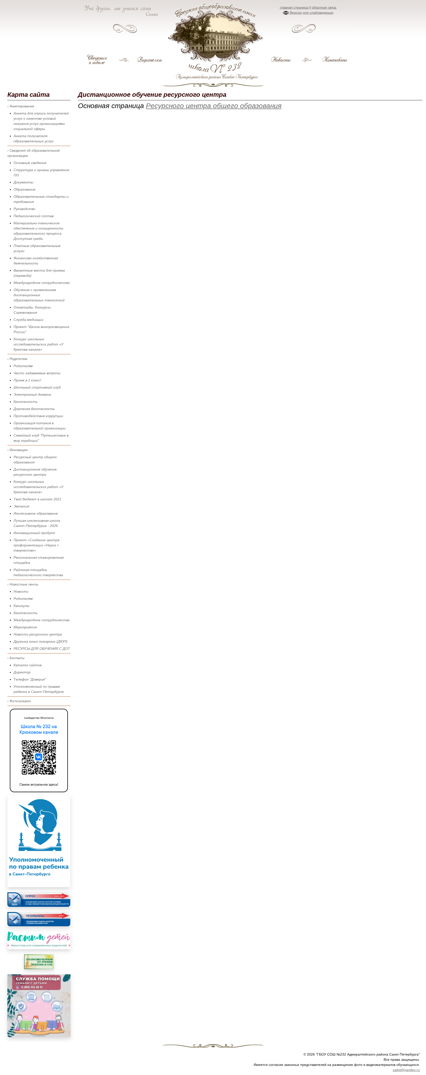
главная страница (294, 7)
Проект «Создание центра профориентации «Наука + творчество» (36, 545)
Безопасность (25, 402)
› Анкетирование (20, 106)
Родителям (23, 366)
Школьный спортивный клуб (37, 387)
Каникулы (21, 606)
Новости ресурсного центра (38, 634)
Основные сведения (30, 163)
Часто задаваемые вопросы (37, 373)
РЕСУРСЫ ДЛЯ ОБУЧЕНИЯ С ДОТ (42, 649)
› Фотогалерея (19, 701)
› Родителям (17, 359)
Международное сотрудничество (42, 283)
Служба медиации (28, 320)
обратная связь (324, 7)
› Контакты (15, 658)
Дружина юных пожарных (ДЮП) (40, 641)
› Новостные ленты (22, 584)
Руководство (24, 209)
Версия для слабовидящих (311, 13)
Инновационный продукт (34, 533)
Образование (25, 189)
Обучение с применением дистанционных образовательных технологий (39, 295)
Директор (22, 672)
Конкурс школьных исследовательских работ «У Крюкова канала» (38, 344)
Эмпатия (21, 506)
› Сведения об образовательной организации (33, 153)
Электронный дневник (32, 394)
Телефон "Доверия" (30, 679)
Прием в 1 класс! (27, 380)
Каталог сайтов (27, 665)
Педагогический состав (33, 216)
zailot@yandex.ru (406, 1070)
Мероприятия (25, 627)
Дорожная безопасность (34, 409)
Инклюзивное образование (36, 513)
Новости (21, 591)
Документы (23, 182)
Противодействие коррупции (38, 416)
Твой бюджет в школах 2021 (37, 499)
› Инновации (17, 450)
